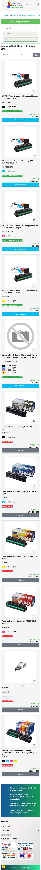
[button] (27, 5)
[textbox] (20, 28)
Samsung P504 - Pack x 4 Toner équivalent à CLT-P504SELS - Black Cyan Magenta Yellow (19, 356)
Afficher (20, 450)
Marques (13, 15)
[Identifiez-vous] (33, 5)
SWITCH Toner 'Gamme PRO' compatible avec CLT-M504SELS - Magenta (20, 226)
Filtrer (36, 55)
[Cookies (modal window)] (3, 866)
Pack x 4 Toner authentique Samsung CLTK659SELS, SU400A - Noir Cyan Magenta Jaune (19, 752)
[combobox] (20, 28)
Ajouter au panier (20, 120)
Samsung (22, 15)
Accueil (5, 15)
